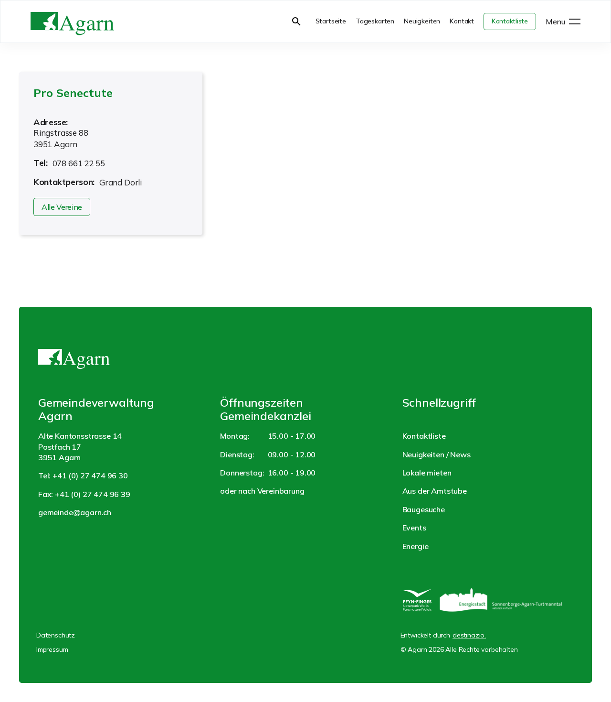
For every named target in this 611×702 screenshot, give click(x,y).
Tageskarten (375, 21)
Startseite (331, 21)
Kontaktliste (510, 21)
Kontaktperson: (64, 181)
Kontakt (462, 21)
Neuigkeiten (422, 21)
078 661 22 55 (79, 163)
